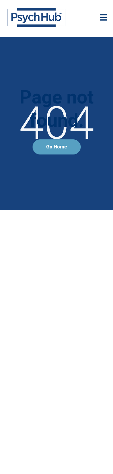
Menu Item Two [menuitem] (56, 270)
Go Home (56, 147)
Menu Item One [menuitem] (56, 254)
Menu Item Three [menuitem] (56, 287)
